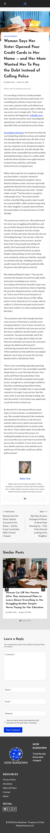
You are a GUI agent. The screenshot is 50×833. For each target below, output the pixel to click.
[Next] (43, 588)
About (6, 796)
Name (8, 689)
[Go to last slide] (7, 588)
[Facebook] (5, 809)
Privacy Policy (9, 779)
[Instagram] (14, 809)
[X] (10, 809)
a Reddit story (36, 115)
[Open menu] (5, 4)
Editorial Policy (10, 788)
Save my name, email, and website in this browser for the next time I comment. (23, 721)
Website (9, 713)
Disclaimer (7, 783)
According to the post (14, 132)
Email (8, 701)
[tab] (20, 620)
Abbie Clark (10, 82)
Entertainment (11, 36)
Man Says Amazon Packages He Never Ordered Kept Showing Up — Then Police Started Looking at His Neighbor (38, 524)
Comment (10, 654)
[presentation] (25, 573)
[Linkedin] (25, 498)
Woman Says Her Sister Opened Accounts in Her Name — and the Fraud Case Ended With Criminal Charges (11, 524)
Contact (6, 792)
